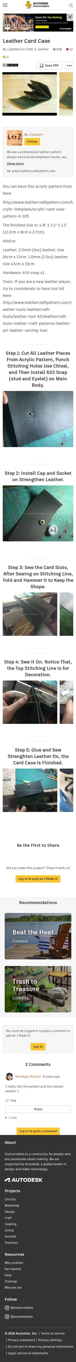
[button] (5, 5)
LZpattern (14, 49)
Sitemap (11, 1281)
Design (10, 1211)
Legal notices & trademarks (28, 1353)
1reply (12, 1117)
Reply (38, 1109)
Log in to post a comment (38, 1131)
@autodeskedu (22, 1316)
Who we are (13, 1287)
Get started (13, 1269)
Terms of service (53, 1333)
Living (9, 1230)
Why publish (14, 1263)
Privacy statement (21, 1340)
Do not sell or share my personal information (40, 1346)
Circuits (10, 1199)
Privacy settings (50, 1340)
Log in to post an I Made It (38, 879)
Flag (13, 1100)
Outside (10, 1236)
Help (8, 1275)
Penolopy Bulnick (28, 1077)
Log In (38, 1046)
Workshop (12, 1205)
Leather (43, 49)
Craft (29, 49)
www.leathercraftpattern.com (33, 171)
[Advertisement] (38, 23)
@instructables (22, 1307)
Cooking (11, 1224)
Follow (32, 141)
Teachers (11, 1242)
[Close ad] (70, 17)
